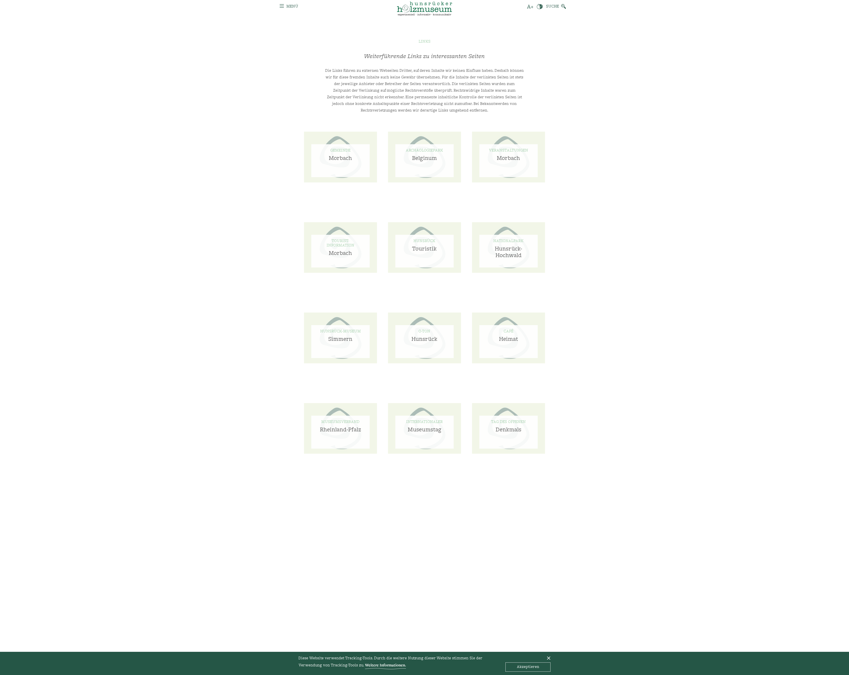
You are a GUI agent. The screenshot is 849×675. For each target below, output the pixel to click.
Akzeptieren (528, 667)
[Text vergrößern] (530, 7)
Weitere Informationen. (385, 664)
